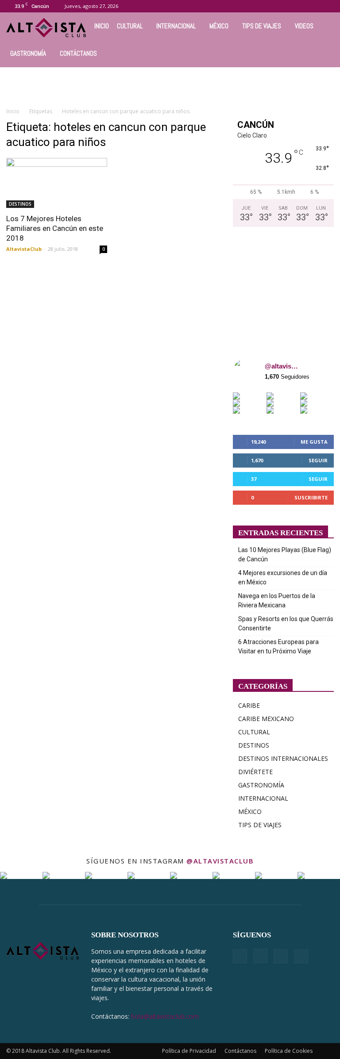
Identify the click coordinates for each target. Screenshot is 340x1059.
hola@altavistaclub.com (165, 1016)
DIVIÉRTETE (255, 771)
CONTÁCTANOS (78, 53)
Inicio (12, 111)
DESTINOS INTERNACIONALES (283, 758)
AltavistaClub (24, 249)
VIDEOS (304, 26)
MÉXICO (218, 26)
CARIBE (249, 705)
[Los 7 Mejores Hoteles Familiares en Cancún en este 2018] (56, 183)
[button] (270, 6)
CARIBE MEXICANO (266, 718)
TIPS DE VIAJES (261, 26)
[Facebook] (283, 6)
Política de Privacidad (189, 1051)
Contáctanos (240, 1051)
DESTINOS (20, 204)
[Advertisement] (170, 86)
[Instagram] (298, 6)
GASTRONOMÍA (28, 53)
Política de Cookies (289, 1051)
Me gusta (314, 441)
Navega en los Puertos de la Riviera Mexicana (276, 600)
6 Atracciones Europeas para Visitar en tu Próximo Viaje (278, 646)
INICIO (101, 26)
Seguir (318, 460)
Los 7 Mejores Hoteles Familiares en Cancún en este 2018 (54, 228)
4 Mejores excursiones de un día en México (282, 577)
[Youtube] (327, 6)
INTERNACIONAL (176, 26)
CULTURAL (130, 26)
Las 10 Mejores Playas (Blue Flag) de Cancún (284, 554)
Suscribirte (311, 497)
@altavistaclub (281, 366)
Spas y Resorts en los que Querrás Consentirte (285, 623)
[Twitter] (312, 6)
